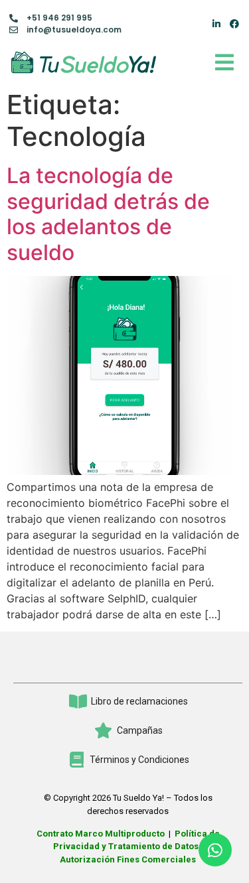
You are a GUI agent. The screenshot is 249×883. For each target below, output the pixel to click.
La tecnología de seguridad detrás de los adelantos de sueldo (108, 214)
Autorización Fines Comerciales (128, 859)
